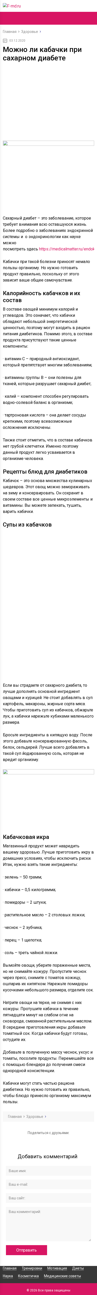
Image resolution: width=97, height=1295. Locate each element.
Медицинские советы (62, 1276)
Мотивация (57, 1268)
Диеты (78, 1268)
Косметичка (28, 1276)
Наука (8, 1276)
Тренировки (32, 1268)
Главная (10, 1268)
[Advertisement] (48, 103)
